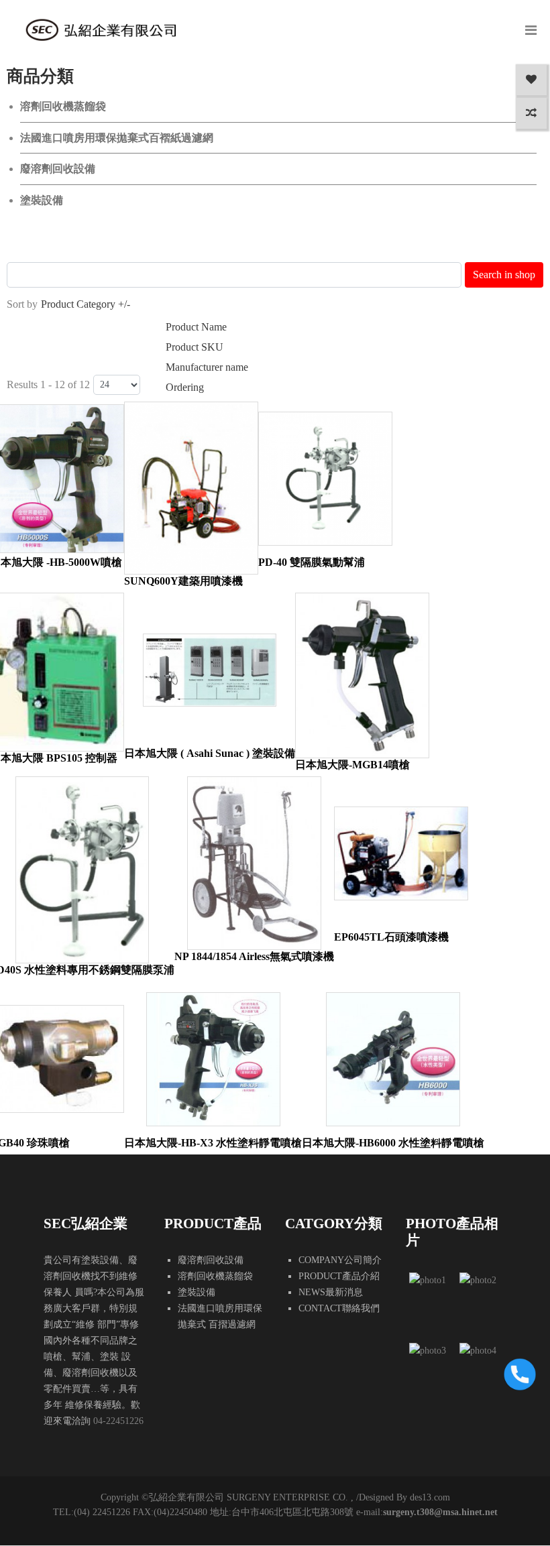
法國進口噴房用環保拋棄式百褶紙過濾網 (116, 137)
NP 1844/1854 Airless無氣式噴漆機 (254, 956)
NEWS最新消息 (330, 1292)
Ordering (185, 387)
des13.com (430, 1497)
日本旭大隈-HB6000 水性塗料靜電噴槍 (393, 1142)
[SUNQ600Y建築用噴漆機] (191, 488)
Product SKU (194, 347)
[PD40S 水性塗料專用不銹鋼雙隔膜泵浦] (82, 869)
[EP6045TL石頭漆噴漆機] (401, 853)
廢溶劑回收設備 (57, 168)
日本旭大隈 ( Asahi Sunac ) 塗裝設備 (209, 753)
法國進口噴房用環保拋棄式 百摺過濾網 (220, 1316)
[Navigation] (531, 30)
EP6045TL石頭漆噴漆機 (391, 937)
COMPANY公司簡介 (340, 1260)
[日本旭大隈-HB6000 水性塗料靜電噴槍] (393, 1059)
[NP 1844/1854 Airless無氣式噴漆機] (254, 863)
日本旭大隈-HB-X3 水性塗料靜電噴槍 (213, 1142)
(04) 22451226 (102, 1512)
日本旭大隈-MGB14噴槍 (352, 764)
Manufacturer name (207, 367)
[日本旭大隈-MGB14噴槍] (362, 675)
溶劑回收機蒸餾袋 (63, 106)
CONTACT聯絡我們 (339, 1308)
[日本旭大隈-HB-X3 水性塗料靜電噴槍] (213, 1059)
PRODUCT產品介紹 (339, 1276)
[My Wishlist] (531, 79)
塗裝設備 (41, 200)
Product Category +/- (85, 304)
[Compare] (531, 113)
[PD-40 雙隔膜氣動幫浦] (325, 479)
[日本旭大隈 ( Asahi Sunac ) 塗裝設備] (210, 670)
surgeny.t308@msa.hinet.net (440, 1512)
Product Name (196, 327)
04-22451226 (118, 1421)
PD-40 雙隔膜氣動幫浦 (311, 562)
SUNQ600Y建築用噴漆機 (183, 581)
